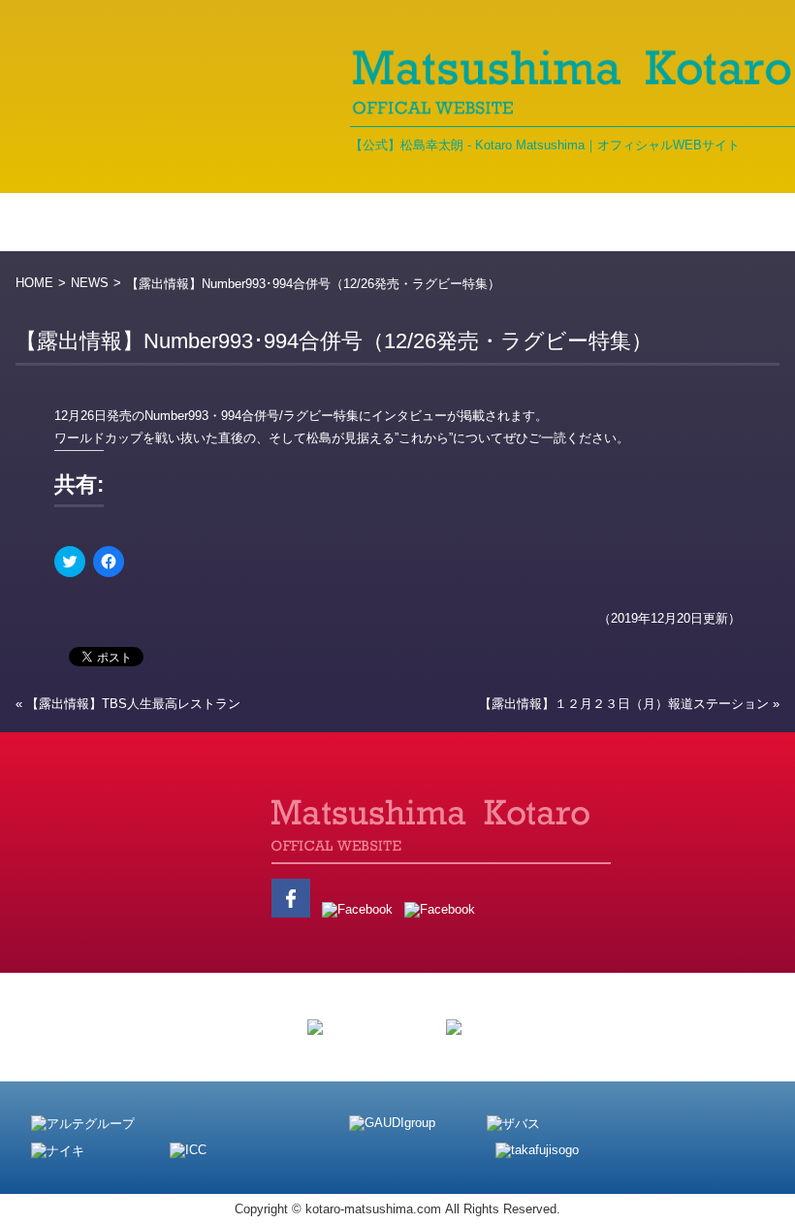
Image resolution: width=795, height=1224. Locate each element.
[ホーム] (60, 222)
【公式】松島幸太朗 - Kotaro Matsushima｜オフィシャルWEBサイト (545, 145)
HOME (34, 282)
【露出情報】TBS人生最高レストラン (133, 703)
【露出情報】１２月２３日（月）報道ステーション (624, 703)
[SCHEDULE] (623, 222)
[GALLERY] (495, 222)
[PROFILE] (275, 222)
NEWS (90, 282)
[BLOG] (384, 222)
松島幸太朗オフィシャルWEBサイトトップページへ (160, 858)
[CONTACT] (738, 222)
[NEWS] (164, 222)
